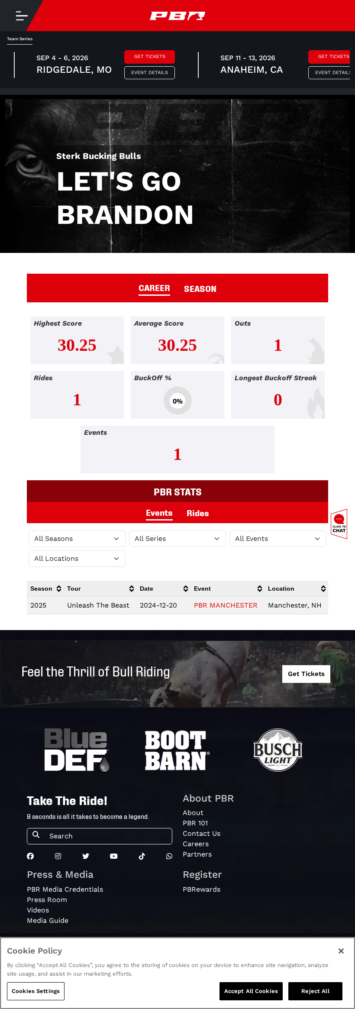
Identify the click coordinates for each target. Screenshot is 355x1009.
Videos (38, 910)
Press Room (47, 900)
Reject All (315, 991)
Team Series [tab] (19, 38)
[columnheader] (45, 589)
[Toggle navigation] (21, 15)
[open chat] (340, 523)
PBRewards (201, 889)
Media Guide (47, 920)
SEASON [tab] (200, 288)
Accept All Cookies (251, 991)
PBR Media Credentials (65, 889)
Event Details (149, 72)
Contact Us (201, 833)
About (193, 812)
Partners (197, 854)
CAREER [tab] (154, 287)
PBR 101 (195, 823)
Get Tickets (149, 56)
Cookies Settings (36, 991)
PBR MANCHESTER (226, 605)
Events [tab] (159, 512)
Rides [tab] (198, 512)
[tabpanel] (177, 398)
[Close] (341, 950)
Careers (196, 844)
